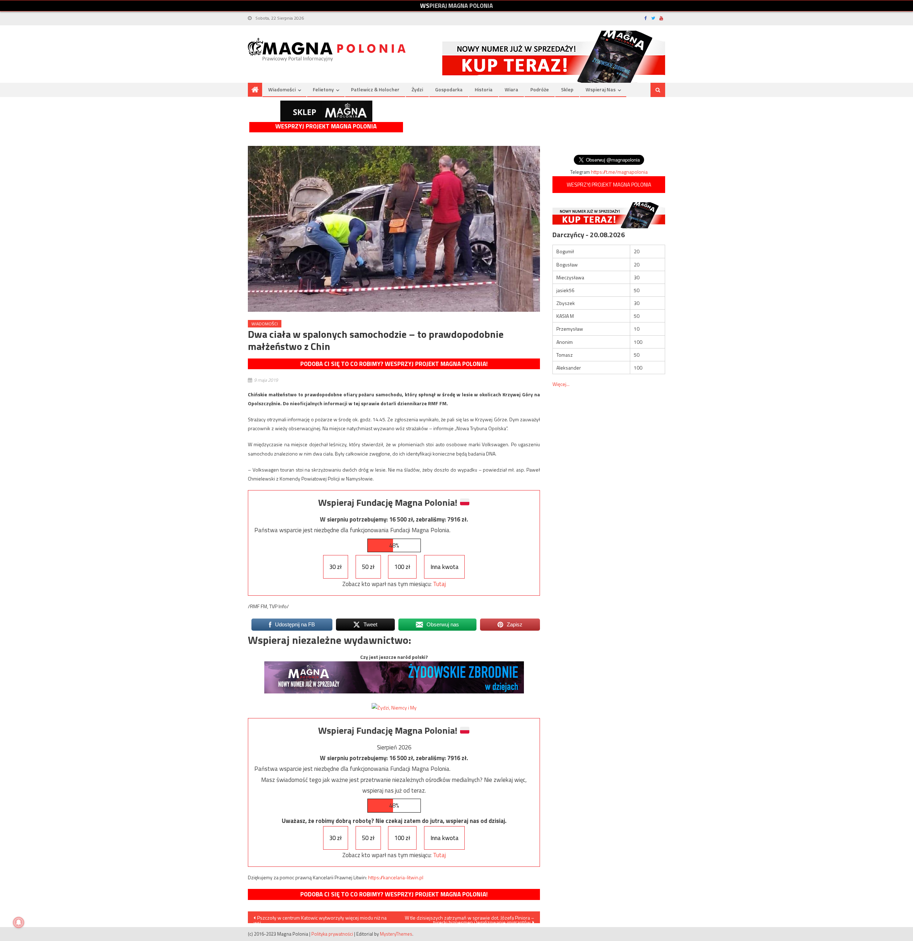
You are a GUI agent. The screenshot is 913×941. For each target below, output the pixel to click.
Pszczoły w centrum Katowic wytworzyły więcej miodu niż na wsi (320, 918)
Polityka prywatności (332, 933)
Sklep (567, 89)
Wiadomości (282, 89)
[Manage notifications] (18, 922)
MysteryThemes (396, 933)
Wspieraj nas (601, 89)
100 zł (402, 566)
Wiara (511, 89)
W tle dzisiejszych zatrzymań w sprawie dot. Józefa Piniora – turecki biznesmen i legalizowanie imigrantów (469, 918)
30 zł (335, 566)
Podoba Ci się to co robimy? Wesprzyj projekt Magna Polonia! (394, 363)
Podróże (539, 89)
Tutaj (439, 584)
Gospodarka (449, 89)
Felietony (323, 89)
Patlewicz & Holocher (375, 89)
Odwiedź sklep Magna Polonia (326, 111)
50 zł (368, 566)
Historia (484, 89)
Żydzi (417, 89)
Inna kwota (444, 566)
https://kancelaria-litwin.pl (395, 877)
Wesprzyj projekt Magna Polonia (326, 126)
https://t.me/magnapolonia (619, 172)
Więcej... (561, 384)
